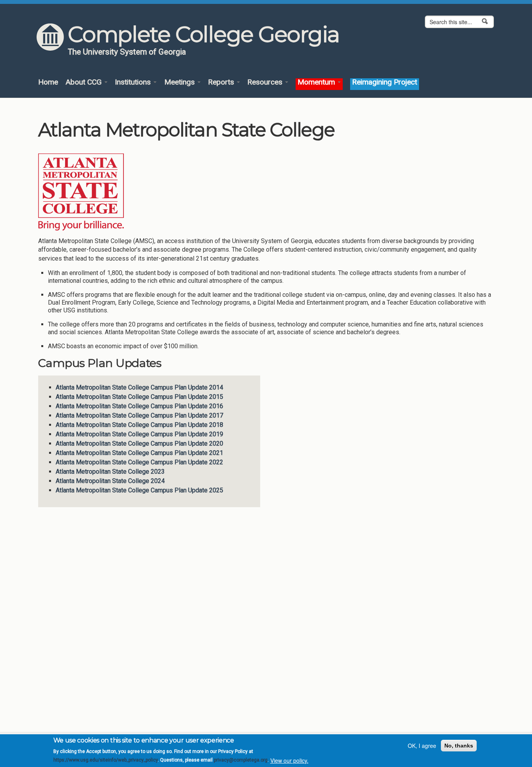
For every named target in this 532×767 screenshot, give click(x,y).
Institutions (134, 82)
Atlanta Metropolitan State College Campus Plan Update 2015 (139, 396)
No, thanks (458, 745)
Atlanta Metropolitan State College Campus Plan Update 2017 (139, 415)
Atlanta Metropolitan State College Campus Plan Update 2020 (139, 443)
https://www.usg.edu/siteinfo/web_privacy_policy (105, 760)
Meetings (180, 82)
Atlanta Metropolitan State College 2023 (110, 471)
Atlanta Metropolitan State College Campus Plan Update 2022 (139, 462)
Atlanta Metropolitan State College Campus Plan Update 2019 (139, 434)
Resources (265, 82)
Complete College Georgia (203, 34)
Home (48, 82)
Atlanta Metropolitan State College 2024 (110, 481)
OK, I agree (422, 745)
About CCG (84, 82)
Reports (222, 82)
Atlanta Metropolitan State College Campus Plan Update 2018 (139, 424)
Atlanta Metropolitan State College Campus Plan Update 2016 (139, 406)
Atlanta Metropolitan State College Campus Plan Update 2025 (139, 490)
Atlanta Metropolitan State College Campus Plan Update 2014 (139, 387)
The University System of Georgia (127, 51)
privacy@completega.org (241, 760)
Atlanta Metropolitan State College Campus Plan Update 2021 (139, 453)
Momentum (317, 82)
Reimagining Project (384, 82)
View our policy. (289, 760)
